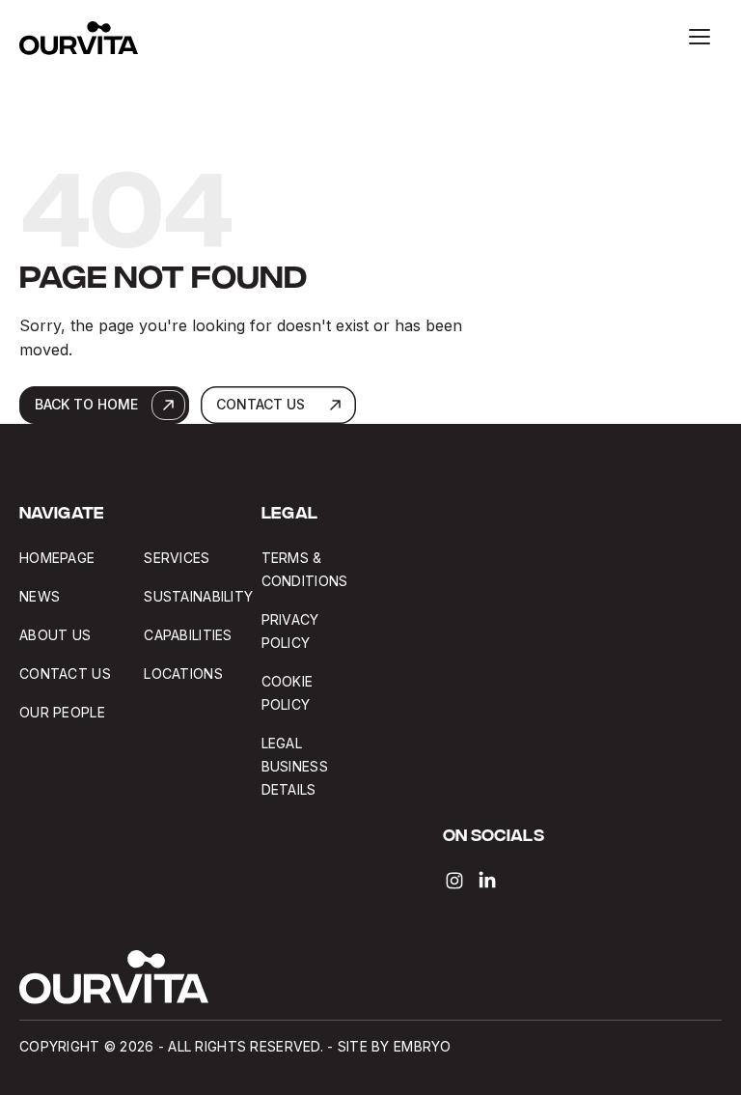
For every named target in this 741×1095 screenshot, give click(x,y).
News (39, 596)
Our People (62, 712)
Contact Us (65, 673)
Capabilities (188, 635)
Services (176, 557)
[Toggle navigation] (699, 36)
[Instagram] (454, 880)
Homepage (57, 557)
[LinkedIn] (487, 880)
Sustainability (198, 596)
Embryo (423, 1046)
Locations (183, 673)
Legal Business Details (294, 766)
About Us (55, 635)
